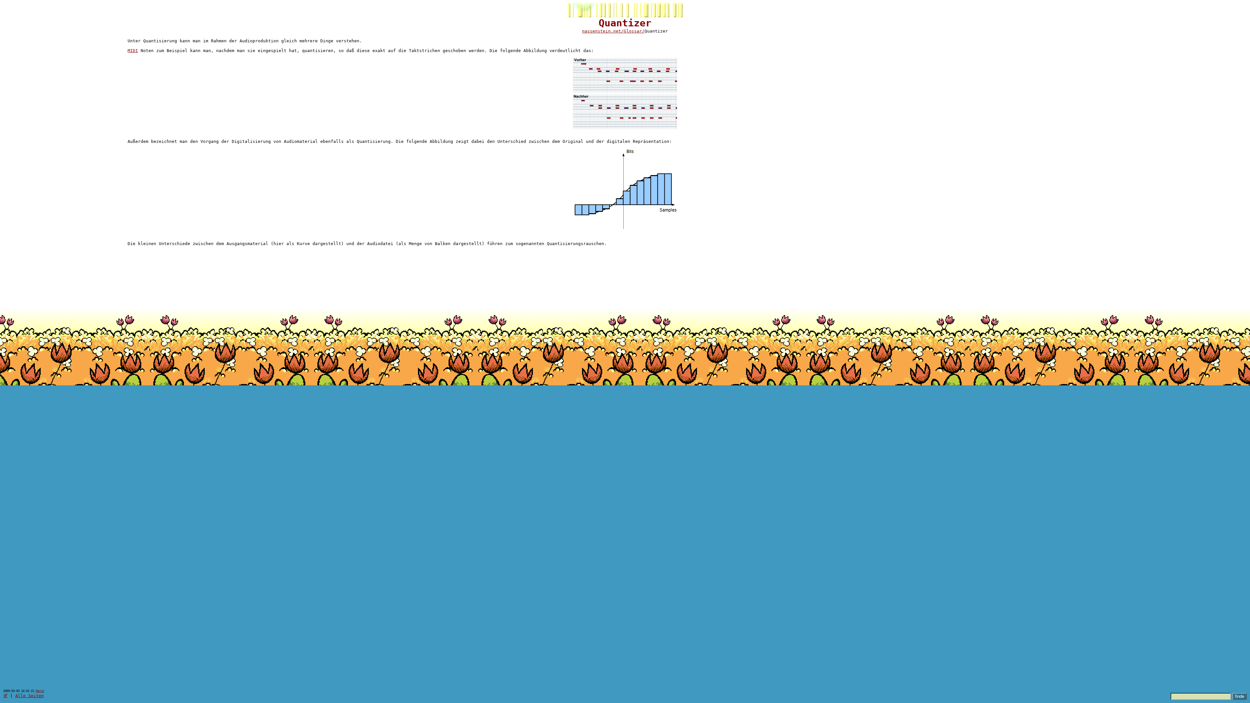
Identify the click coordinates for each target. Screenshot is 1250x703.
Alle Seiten (29, 695)
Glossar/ (634, 31)
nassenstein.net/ (603, 31)
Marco (40, 691)
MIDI (133, 50)
